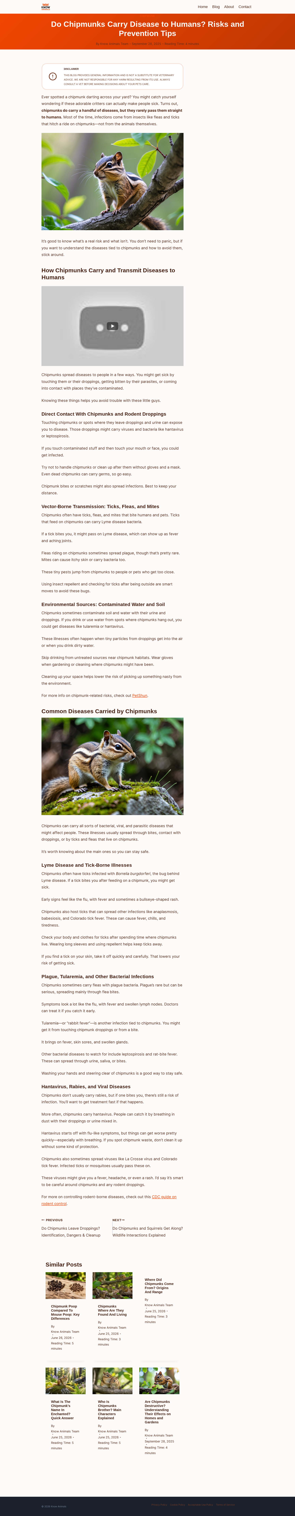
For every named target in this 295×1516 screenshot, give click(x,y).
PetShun (139, 695)
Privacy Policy (159, 1504)
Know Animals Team (114, 44)
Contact (244, 7)
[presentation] (66, 1285)
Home (203, 7)
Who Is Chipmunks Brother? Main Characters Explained (109, 1410)
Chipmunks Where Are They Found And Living (112, 1311)
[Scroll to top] (286, 1487)
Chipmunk (147, 16)
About (229, 7)
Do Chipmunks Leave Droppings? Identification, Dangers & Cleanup (70, 1227)
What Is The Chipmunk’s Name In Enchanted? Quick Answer (62, 1410)
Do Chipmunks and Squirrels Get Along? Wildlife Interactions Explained (148, 1227)
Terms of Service (225, 1504)
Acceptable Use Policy (200, 1504)
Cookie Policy (177, 1504)
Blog (216, 7)
